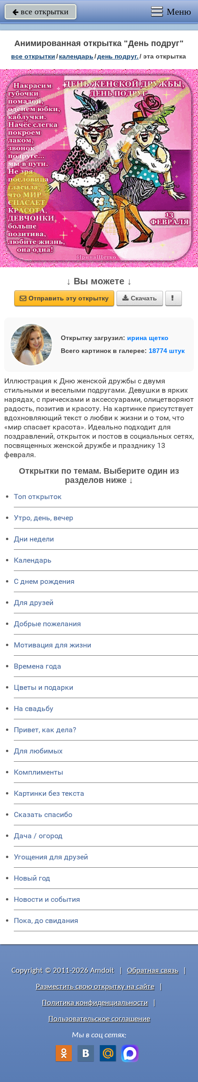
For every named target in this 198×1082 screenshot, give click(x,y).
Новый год (32, 878)
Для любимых (38, 751)
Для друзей (33, 602)
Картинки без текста (49, 793)
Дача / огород (38, 835)
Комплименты (38, 772)
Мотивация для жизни (52, 645)
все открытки (40, 11)
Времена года (37, 666)
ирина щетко (148, 337)
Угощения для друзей (51, 857)
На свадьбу (33, 708)
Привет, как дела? (45, 729)
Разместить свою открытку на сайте (95, 987)
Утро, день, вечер (43, 517)
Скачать (139, 298)
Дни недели (34, 539)
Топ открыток (38, 496)
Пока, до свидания (46, 920)
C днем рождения (44, 581)
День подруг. (118, 56)
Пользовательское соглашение (99, 1019)
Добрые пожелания (47, 623)
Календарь (76, 56)
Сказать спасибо (43, 814)
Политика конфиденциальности (95, 1003)
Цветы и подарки (43, 687)
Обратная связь (152, 971)
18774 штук (167, 350)
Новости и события (47, 899)
